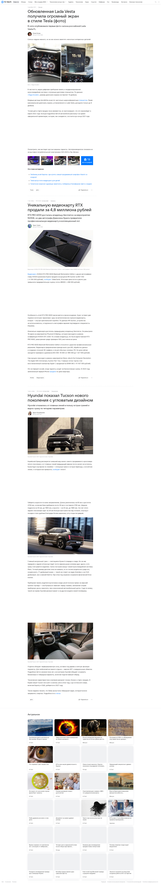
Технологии (54, 391)
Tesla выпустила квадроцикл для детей (45, 180)
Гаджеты (53, 200)
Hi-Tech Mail (45, 200)
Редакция (103, 881)
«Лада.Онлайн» (33, 95)
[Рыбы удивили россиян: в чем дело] (40, 812)
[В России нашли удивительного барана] (67, 758)
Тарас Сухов (36, 225)
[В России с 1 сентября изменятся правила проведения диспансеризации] (120, 812)
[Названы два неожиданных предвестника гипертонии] (93, 839)
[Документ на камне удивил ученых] (67, 812)
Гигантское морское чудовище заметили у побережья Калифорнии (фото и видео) (61, 184)
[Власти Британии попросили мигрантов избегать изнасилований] (120, 785)
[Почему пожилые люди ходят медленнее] (120, 839)
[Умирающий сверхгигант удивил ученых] (120, 758)
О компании (8, 881)
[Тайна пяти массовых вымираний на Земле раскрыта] (67, 731)
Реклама (14, 881)
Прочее (40, 7)
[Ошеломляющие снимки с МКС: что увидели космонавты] (93, 785)
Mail (3, 881)
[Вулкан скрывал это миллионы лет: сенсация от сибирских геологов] (40, 839)
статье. (58, 693)
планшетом (83, 100)
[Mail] (2, 2)
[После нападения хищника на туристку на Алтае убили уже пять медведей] (93, 731)
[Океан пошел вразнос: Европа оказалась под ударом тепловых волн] (93, 758)
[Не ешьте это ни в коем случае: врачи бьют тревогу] (40, 785)
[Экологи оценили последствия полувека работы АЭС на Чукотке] (120, 866)
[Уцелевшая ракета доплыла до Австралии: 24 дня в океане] (40, 731)
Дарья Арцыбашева (39, 412)
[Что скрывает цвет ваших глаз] (40, 758)
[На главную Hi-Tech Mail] (7, 2)
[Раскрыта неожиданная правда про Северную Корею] (40, 866)
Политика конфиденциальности (150, 881)
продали (53, 371)
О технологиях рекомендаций (134, 881)
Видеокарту (32, 274)
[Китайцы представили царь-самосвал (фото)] (67, 866)
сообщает (47, 279)
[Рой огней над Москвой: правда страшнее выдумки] (93, 866)
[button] (60, 63)
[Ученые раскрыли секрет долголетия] (67, 785)
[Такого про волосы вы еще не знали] (93, 812)
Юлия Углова (36, 33)
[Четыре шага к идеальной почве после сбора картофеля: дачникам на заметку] (67, 839)
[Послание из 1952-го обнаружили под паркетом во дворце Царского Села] (120, 731)
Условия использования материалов (116, 881)
